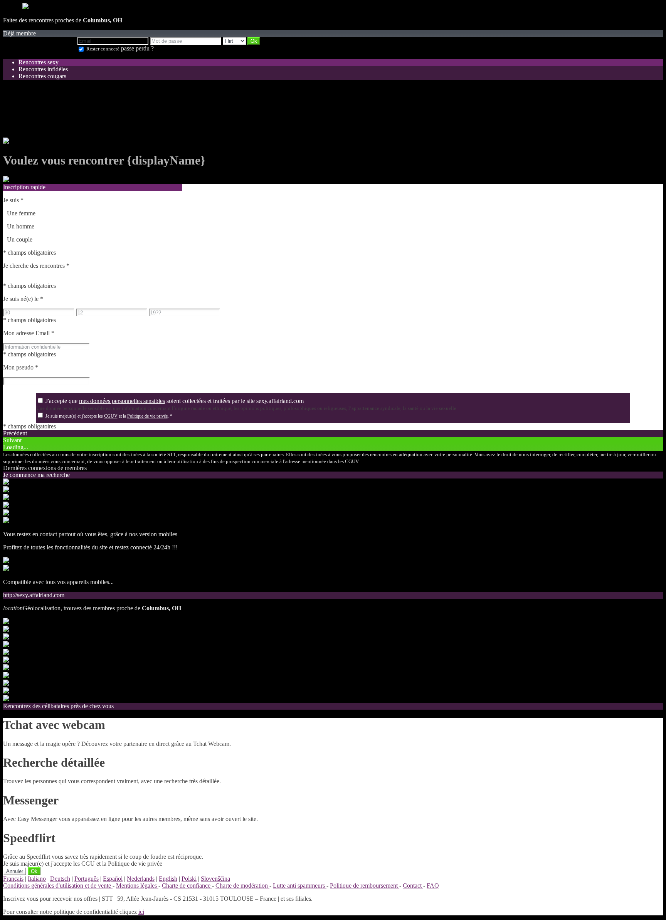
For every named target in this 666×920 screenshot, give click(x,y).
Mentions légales (137, 885)
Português (86, 878)
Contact (413, 885)
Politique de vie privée (147, 416)
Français (13, 878)
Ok (34, 871)
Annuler (14, 871)
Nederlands (141, 878)
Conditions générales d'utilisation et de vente (58, 885)
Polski (189, 878)
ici (141, 911)
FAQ (433, 885)
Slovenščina (215, 878)
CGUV (111, 416)
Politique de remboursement (364, 885)
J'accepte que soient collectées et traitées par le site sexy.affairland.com (174, 401)
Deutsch (60, 878)
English (168, 878)
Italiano (37, 878)
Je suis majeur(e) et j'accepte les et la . (108, 416)
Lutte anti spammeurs (299, 885)
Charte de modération (242, 885)
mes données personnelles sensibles (122, 401)
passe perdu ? (137, 48)
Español (113, 878)
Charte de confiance (187, 885)
